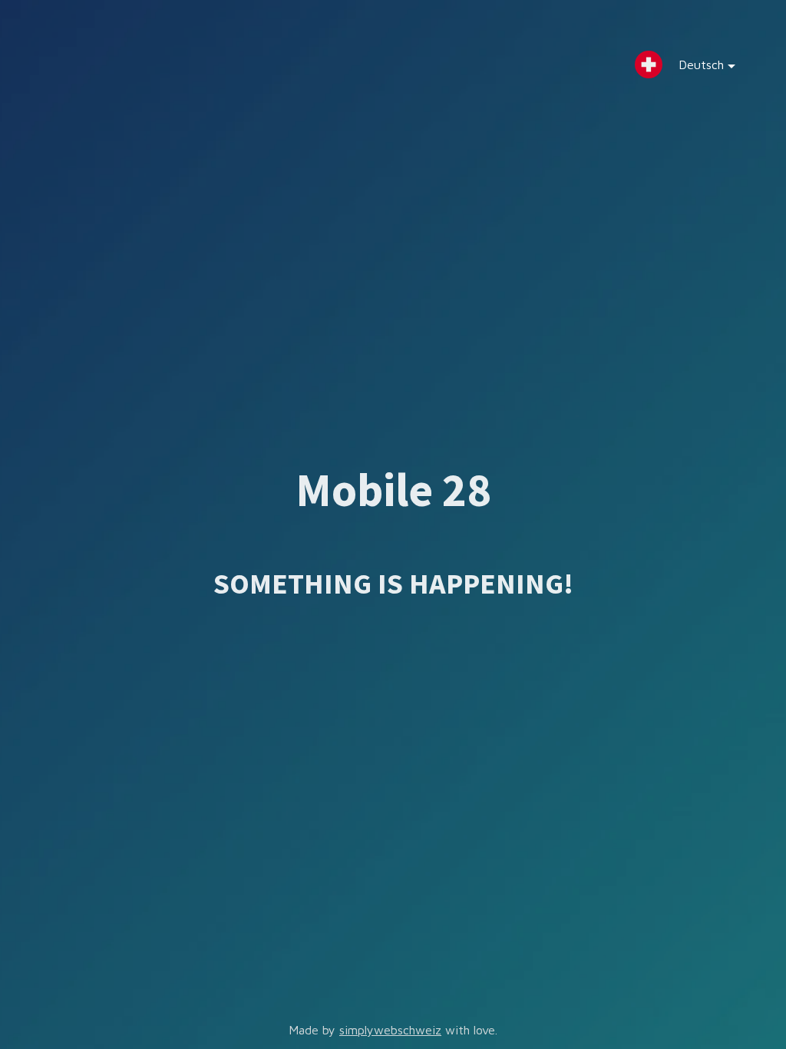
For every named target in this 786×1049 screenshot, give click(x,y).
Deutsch (701, 64)
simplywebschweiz (390, 1030)
